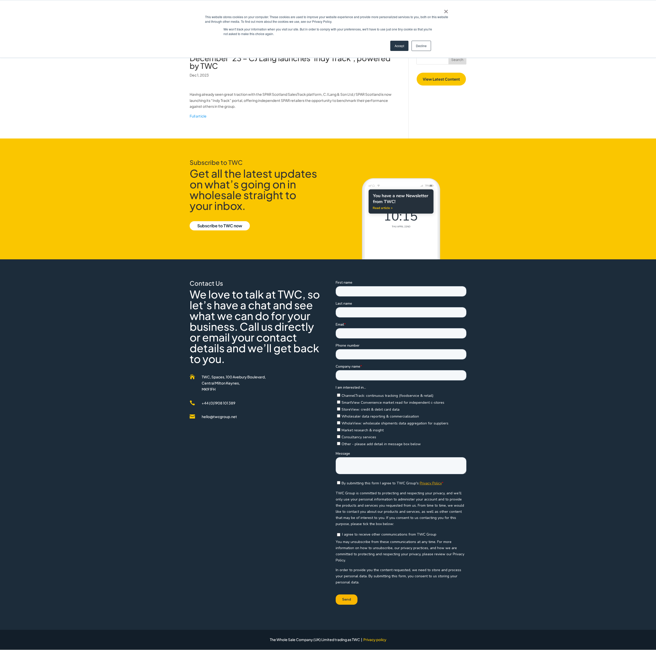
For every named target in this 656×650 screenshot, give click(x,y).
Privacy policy (374, 639)
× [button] (446, 9)
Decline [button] (421, 46)
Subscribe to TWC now (219, 225)
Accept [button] (399, 46)
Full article (198, 116)
